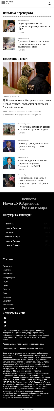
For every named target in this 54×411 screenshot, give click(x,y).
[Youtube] (5, 326)
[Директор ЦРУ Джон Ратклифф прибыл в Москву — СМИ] (9, 146)
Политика (6, 96)
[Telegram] (5, 318)
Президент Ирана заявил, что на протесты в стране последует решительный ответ (33, 44)
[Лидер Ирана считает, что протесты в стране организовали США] (9, 26)
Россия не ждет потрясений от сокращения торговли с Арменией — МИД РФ (33, 163)
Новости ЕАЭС (23, 157)
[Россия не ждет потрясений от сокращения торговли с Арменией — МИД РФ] (9, 163)
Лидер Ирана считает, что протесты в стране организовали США (34, 26)
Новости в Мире (23, 20)
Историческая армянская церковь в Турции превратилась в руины (34, 128)
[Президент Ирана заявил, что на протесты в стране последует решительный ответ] (9, 43)
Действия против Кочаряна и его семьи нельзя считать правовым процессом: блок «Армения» (27, 104)
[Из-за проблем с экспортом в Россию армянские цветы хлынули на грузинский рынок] (9, 180)
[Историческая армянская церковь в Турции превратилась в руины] (9, 129)
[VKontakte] (5, 322)
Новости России (23, 140)
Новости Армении (24, 124)
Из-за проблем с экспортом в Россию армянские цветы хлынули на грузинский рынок (33, 181)
